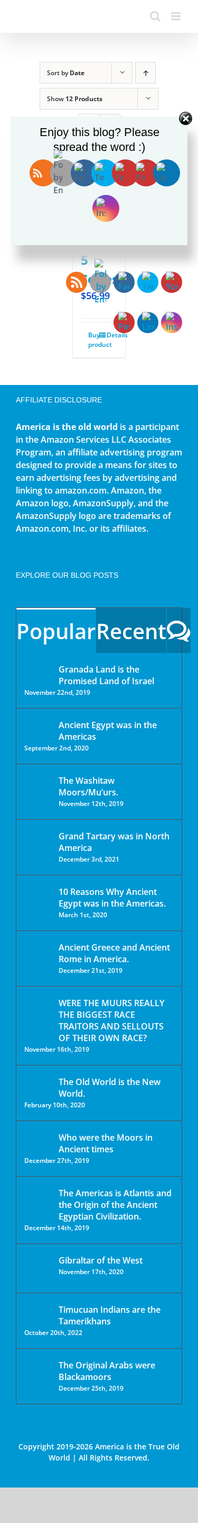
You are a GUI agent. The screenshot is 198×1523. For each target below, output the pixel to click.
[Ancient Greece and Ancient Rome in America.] (38, 955)
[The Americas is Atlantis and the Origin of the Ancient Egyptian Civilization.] (38, 1201)
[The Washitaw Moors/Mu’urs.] (38, 787)
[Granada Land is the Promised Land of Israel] (38, 670)
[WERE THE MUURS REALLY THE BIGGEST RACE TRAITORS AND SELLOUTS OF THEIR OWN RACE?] (38, 1017)
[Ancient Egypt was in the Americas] (38, 726)
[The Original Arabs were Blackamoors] (38, 1374)
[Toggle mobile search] (155, 16)
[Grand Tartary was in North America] (38, 843)
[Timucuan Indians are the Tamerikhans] (38, 1312)
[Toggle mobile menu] (176, 16)
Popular (56, 631)
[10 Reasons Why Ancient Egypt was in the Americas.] (38, 902)
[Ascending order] (145, 73)
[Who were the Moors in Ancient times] (38, 1138)
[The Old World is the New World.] (38, 1086)
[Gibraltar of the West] (38, 1268)
